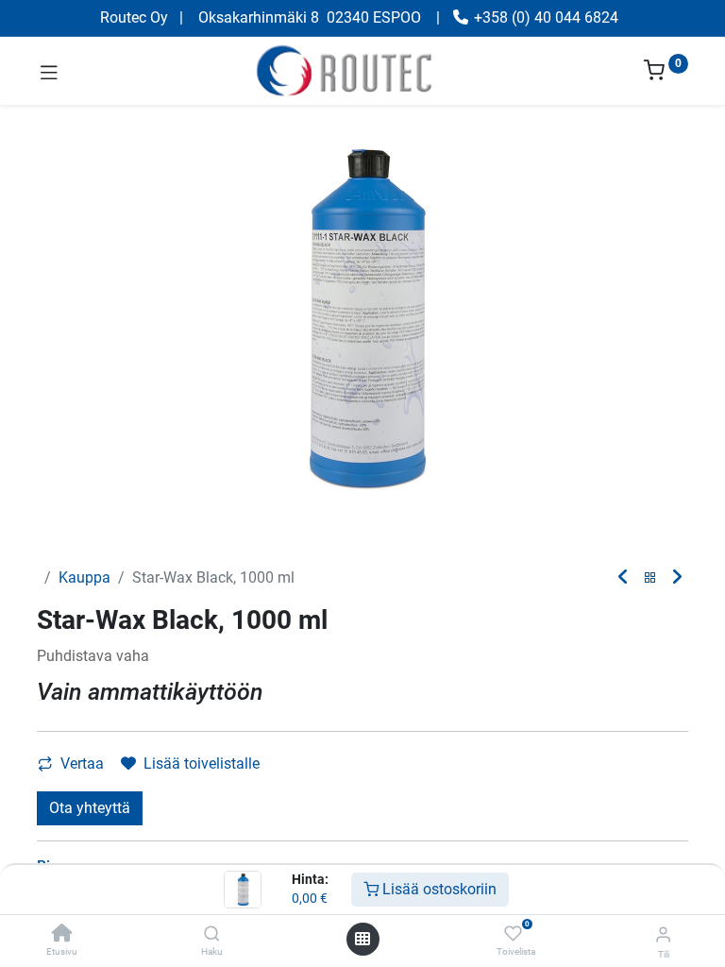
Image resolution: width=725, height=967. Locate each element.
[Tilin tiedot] (663, 934)
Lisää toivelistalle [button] (201, 763)
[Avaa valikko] (362, 938)
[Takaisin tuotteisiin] (650, 578)
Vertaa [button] (82, 763)
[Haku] (212, 934)
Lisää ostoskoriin (438, 889)
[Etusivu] (62, 934)
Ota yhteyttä (89, 808)
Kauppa (84, 577)
